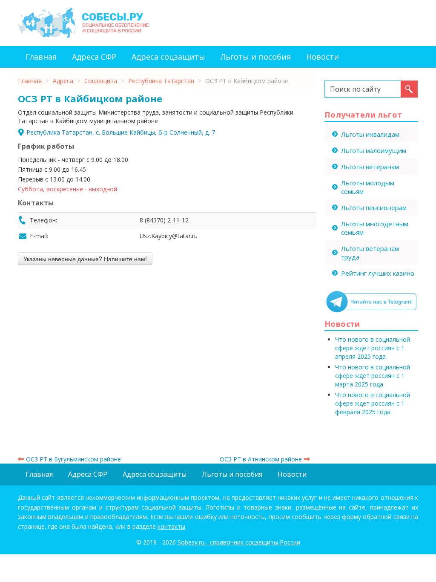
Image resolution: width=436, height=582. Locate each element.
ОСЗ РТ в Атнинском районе (265, 459)
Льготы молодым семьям (367, 187)
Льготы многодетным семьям (374, 227)
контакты (171, 526)
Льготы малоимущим (373, 150)
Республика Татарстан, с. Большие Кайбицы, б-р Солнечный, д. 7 (120, 132)
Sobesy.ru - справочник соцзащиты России (239, 542)
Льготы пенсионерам (374, 207)
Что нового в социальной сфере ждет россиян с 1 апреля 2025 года (372, 347)
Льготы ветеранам (370, 166)
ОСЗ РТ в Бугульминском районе (69, 459)
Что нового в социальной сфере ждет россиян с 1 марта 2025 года (372, 375)
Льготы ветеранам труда (370, 252)
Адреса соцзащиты (168, 56)
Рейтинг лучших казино (377, 273)
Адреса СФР (94, 56)
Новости (322, 56)
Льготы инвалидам (370, 134)
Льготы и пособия (256, 56)
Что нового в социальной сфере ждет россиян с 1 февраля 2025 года (372, 403)
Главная (41, 56)
